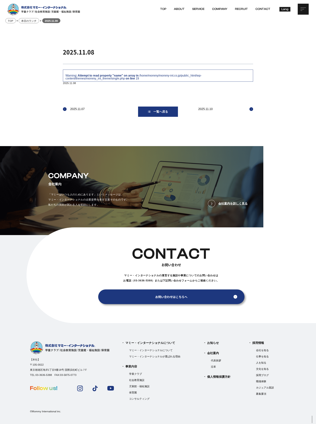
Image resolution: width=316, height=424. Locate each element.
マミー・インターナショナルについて (150, 342)
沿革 (213, 366)
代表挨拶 (216, 360)
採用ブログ (262, 375)
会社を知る (262, 350)
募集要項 (261, 393)
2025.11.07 (77, 109)
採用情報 (258, 342)
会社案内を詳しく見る (233, 203)
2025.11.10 (205, 109)
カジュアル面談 (265, 387)
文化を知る (262, 368)
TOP (163, 9)
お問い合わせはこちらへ (171, 297)
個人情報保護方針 (219, 376)
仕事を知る (262, 356)
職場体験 (261, 381)
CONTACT (262, 9)
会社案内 (213, 353)
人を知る (261, 362)
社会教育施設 (136, 380)
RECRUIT (241, 9)
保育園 (133, 392)
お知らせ (213, 342)
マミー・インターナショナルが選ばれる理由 (154, 356)
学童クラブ (135, 373)
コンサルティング (139, 398)
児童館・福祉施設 (139, 386)
